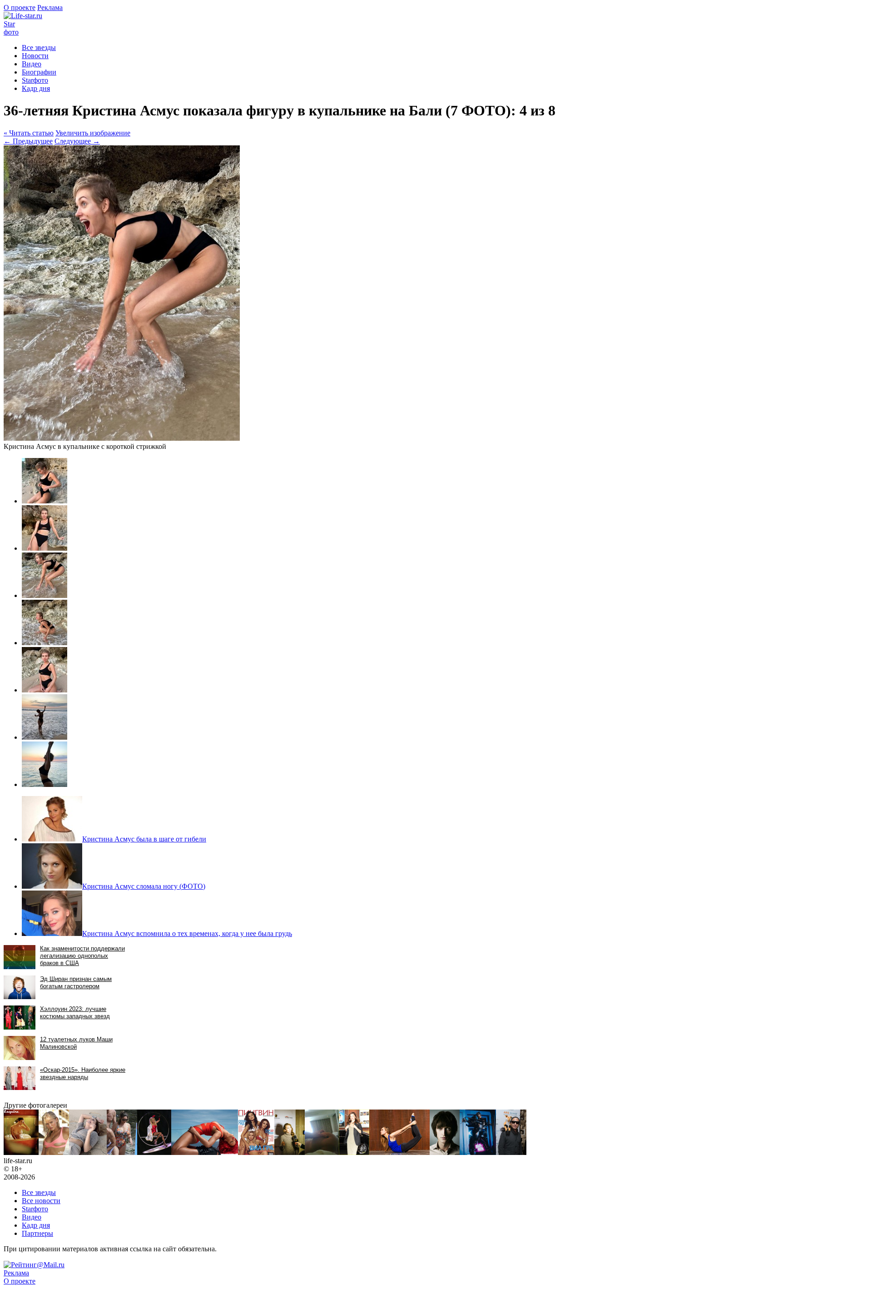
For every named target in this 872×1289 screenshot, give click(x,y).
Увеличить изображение (92, 133)
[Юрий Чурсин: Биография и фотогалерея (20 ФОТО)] (445, 1152)
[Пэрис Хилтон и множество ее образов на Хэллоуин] (478, 1152)
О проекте (19, 7)
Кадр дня (36, 88)
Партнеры (37, 1233)
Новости (35, 56)
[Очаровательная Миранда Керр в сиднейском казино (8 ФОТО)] (354, 1152)
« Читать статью (29, 133)
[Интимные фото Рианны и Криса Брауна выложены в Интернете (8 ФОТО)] (322, 1152)
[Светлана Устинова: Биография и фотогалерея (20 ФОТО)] (399, 1152)
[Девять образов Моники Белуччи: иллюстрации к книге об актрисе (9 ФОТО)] (21, 1152)
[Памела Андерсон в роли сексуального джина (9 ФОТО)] (154, 1152)
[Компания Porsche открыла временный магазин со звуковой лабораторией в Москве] (289, 1152)
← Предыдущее (28, 141)
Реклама (50, 7)
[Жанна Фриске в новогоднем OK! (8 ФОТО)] (88, 1152)
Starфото (11, 28)
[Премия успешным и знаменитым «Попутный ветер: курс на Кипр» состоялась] (511, 1152)
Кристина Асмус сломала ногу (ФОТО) (143, 886)
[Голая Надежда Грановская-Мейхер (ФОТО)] (256, 1152)
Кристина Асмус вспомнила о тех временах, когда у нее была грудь (187, 933)
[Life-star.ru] (23, 16)
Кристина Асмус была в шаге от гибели (144, 839)
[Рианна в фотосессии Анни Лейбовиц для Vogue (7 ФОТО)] (204, 1152)
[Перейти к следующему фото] (122, 438)
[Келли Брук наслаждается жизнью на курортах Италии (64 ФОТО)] (122, 1152)
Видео (31, 64)
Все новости (41, 1200)
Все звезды (39, 1192)
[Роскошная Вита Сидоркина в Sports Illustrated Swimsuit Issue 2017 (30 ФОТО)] (54, 1152)
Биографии (39, 72)
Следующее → (77, 141)
